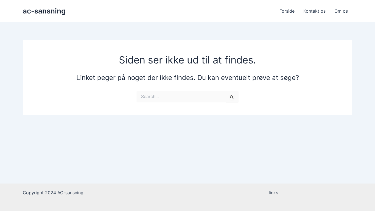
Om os (341, 11)
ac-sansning (44, 11)
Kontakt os (314, 11)
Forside (287, 11)
